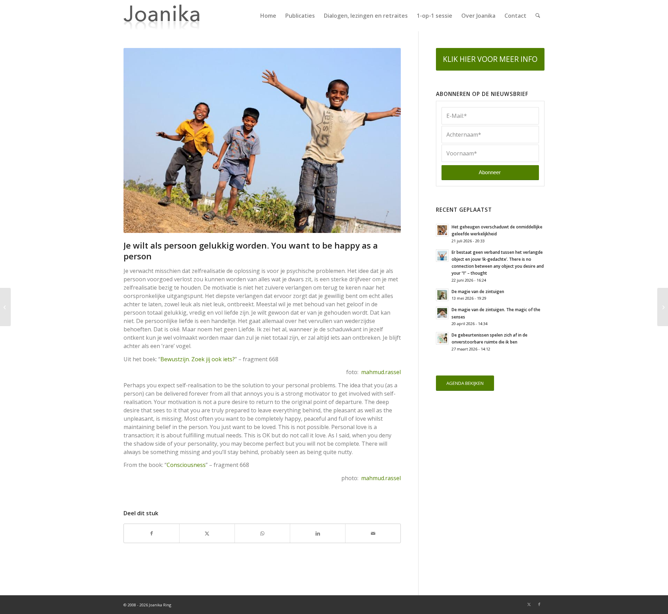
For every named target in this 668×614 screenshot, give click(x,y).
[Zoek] (537, 15)
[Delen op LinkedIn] (317, 533)
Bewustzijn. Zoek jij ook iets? (197, 359)
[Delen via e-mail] (372, 533)
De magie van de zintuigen (478, 291)
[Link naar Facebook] (539, 604)
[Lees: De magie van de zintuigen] (442, 295)
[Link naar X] (529, 604)
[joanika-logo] (162, 15)
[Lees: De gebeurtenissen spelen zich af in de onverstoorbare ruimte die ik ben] (442, 338)
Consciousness (186, 465)
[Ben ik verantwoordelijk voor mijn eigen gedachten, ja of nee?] (5, 307)
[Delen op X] (207, 533)
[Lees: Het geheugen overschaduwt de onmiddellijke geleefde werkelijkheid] (442, 230)
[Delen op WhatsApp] (262, 533)
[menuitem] (268, 15)
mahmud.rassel (381, 372)
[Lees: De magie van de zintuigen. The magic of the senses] (442, 313)
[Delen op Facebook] (151, 533)
